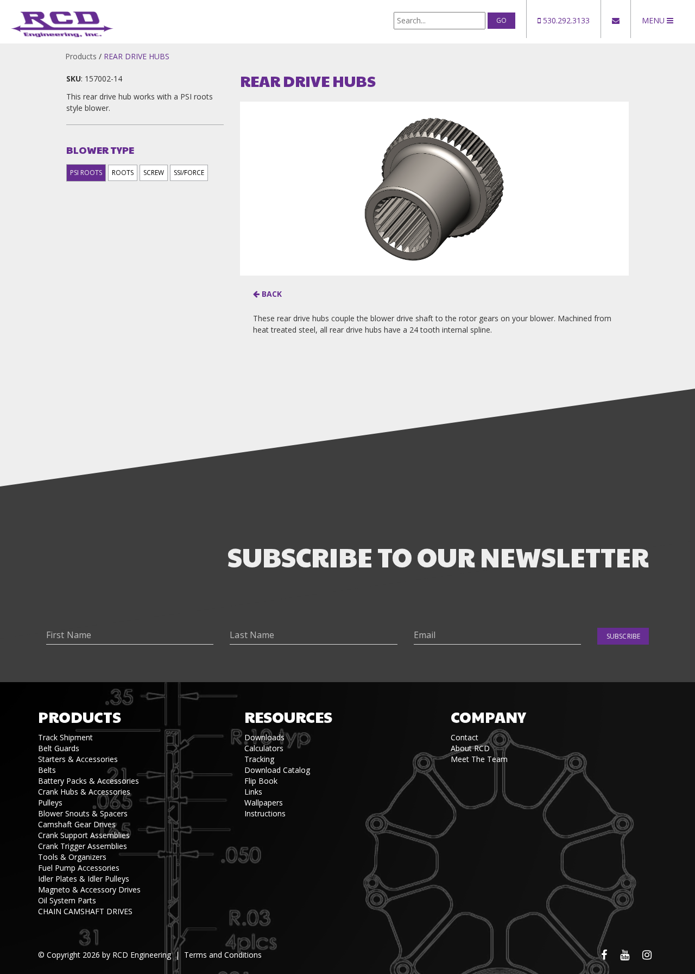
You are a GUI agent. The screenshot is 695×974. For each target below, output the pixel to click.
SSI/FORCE (189, 172)
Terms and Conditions (223, 955)
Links (253, 791)
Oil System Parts (67, 900)
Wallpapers (263, 802)
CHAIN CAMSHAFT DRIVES (85, 911)
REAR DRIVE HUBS (136, 56)
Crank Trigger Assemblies (82, 846)
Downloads (264, 737)
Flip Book (260, 781)
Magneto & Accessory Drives (89, 889)
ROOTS (123, 172)
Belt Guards (58, 748)
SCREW (153, 172)
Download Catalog (277, 770)
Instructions (265, 813)
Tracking (259, 759)
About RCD (470, 748)
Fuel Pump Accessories (78, 868)
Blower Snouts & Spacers (83, 813)
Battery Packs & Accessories (88, 781)
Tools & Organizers (72, 857)
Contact (464, 737)
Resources (288, 716)
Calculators (263, 748)
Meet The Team (479, 759)
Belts (47, 770)
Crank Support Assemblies (84, 835)
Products (81, 56)
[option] (434, 189)
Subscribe (623, 636)
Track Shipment (65, 737)
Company (488, 716)
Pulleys (50, 802)
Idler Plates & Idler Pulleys (83, 878)
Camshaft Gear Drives (77, 824)
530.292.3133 (565, 20)
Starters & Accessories (78, 759)
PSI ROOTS (86, 172)
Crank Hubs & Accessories (84, 791)
